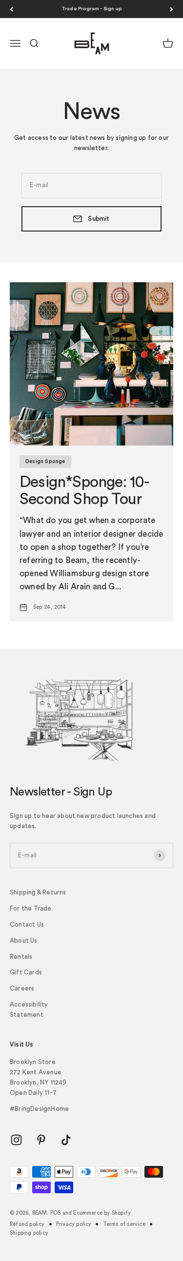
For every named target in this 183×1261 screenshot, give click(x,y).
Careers (22, 988)
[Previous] (11, 9)
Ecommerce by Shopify (102, 1213)
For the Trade (31, 908)
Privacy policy (74, 1224)
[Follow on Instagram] (16, 1139)
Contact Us (27, 924)
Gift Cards (26, 972)
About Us (24, 940)
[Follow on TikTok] (66, 1139)
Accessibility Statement (29, 1009)
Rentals (21, 956)
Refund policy (27, 1224)
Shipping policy (29, 1233)
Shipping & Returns (38, 892)
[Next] (171, 9)
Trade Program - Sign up (91, 8)
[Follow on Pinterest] (41, 1139)
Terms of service (124, 1224)
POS (55, 1213)
